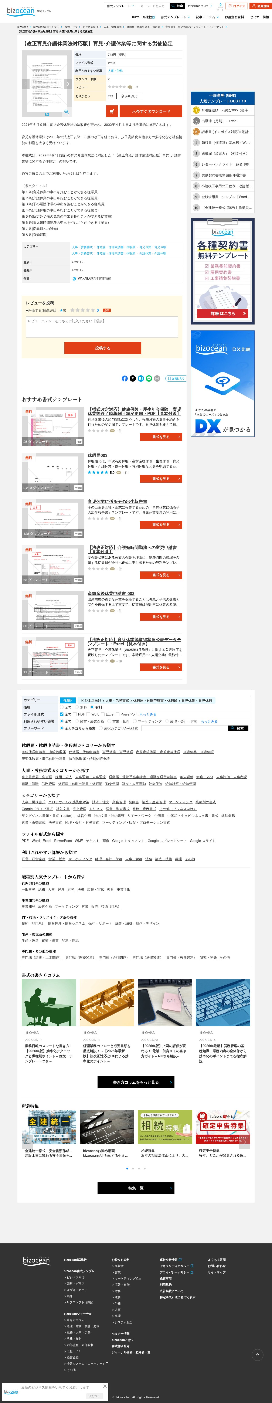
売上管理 (79, 808)
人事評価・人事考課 (231, 776)
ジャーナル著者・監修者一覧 (131, 1352)
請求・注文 (100, 801)
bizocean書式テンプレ (46, 26)
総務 (41, 889)
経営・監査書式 (118, 808)
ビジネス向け (91, 26)
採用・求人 (63, 776)
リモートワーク (139, 815)
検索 (180, 6)
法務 (148, 858)
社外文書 (63, 808)
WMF (79, 840)
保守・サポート (100, 923)
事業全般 (123, 889)
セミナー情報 (259, 17)
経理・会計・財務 (108, 858)
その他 (190, 858)
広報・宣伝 (95, 889)
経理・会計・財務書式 (82, 822)
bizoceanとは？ (123, 1340)
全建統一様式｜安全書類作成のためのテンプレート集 (66, 1150)
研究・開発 (208, 957)
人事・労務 (115, 70)
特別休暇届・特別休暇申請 (89, 758)
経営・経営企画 (33, 858)
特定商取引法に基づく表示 (178, 1297)
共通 (178, 858)
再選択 (67, 700)
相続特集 (148, 1150)
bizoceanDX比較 (75, 1259)
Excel (47, 840)
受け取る (94, 1396)
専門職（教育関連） (181, 957)
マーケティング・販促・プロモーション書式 (136, 822)
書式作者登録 (121, 1346)
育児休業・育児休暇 (152, 247)
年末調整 (186, 776)
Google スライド (203, 840)
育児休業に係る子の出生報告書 (117, 501)
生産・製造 (30, 940)
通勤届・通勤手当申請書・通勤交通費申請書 (143, 776)
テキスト (92, 840)
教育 (110, 889)
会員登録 (263, 6)
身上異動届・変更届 (37, 776)
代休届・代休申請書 (84, 751)
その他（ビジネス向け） (178, 808)
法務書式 (55, 822)
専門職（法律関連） (148, 957)
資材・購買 (50, 940)
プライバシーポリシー (175, 1272)
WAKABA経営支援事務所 (94, 278)
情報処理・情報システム (66, 923)
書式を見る (161, 437)
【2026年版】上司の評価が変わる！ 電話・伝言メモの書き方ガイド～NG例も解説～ (163, 1050)
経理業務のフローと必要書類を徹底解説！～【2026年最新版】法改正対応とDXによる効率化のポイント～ (107, 1053)
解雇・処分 (204, 776)
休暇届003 (98, 455)
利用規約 (166, 1284)
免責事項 (166, 1278)
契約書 (134, 801)
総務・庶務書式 (144, 808)
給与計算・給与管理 (180, 783)
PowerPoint (63, 840)
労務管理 (48, 783)
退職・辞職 (30, 783)
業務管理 (119, 801)
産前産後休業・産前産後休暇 (158, 751)
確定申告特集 (209, 1150)
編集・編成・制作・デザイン (137, 923)
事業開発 (28, 906)
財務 (71, 889)
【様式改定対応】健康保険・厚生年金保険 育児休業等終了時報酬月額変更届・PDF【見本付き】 (134, 411)
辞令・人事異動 (134, 783)
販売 (94, 906)
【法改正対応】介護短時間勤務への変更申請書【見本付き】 (132, 549)
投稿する (102, 348)
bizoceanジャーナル (78, 1313)
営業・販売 (56, 858)
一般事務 (28, 889)
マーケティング (181, 801)
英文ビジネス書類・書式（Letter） (48, 815)
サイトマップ (217, 1272)
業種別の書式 (206, 801)
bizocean (23, 26)
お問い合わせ (217, 1266)
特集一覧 (136, 1188)
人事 (51, 889)
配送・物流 (70, 940)
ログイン (239, 6)
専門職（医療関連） (80, 957)
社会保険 (155, 783)
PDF (25, 840)
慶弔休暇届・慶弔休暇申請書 (44, 758)
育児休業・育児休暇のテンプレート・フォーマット (195, 26)
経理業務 (228, 815)
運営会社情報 (169, 1259)
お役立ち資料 (234, 17)
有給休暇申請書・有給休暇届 (44, 751)
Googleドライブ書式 (37, 808)
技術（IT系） (111, 906)
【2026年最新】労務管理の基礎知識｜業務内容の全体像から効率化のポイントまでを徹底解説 (223, 1053)
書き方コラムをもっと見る (136, 1082)
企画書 (159, 815)
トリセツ (96, 808)
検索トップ (71, 26)
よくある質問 (217, 1259)
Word (36, 840)
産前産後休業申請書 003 (111, 593)
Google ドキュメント (128, 840)
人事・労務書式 (113, 26)
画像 (105, 840)
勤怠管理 (112, 783)
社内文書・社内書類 (109, 815)
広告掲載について (198, 6)
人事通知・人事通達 (90, 776)
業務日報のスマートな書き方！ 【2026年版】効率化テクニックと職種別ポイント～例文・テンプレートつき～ (49, 1053)
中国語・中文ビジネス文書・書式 (192, 815)
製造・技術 (163, 858)
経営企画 (84, 815)
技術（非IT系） (33, 923)
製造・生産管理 (154, 801)
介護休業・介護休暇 (152, 253)
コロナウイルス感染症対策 (68, 801)
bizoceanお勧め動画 (99, 1150)
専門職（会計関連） (114, 957)
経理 (61, 889)
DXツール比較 (142, 17)
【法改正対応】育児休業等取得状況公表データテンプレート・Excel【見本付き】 (134, 641)
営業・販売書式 (33, 822)
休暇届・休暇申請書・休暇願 (144, 26)
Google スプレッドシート (167, 840)
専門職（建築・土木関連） (42, 957)
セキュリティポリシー (175, 1266)
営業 (85, 906)
